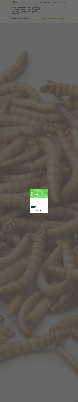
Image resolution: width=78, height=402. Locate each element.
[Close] (47, 190)
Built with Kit (39, 211)
